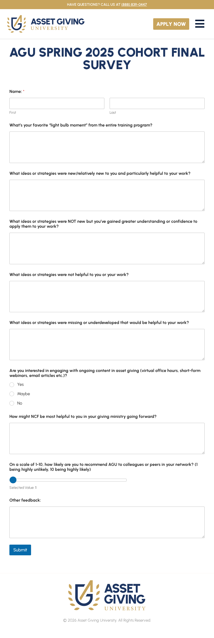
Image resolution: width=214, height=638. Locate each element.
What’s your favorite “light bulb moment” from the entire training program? (80, 125)
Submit (20, 549)
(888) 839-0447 (134, 4)
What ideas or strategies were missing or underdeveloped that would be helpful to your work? (99, 322)
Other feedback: (25, 500)
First (12, 112)
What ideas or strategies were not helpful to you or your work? (69, 274)
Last (113, 112)
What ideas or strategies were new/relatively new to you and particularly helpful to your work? (100, 173)
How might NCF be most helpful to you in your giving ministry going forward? (83, 416)
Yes (20, 384)
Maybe (23, 393)
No (19, 403)
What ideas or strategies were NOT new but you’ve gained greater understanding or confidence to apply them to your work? (103, 224)
